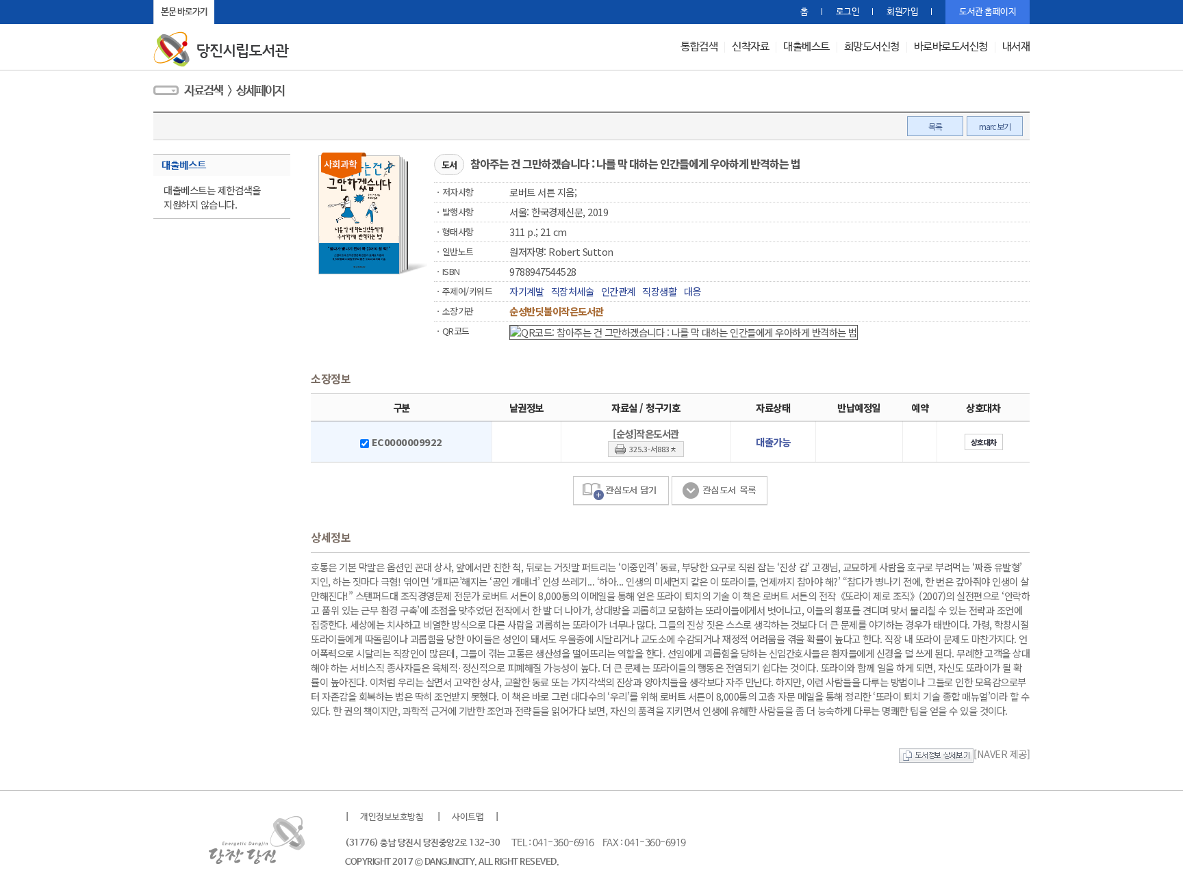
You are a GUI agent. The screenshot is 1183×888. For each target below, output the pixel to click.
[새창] (936, 753)
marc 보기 (994, 126)
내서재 (1016, 47)
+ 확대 (229, 12)
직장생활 (659, 291)
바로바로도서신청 (951, 47)
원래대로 (263, 12)
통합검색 (698, 47)
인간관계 (618, 291)
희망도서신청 (872, 47)
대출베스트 (806, 47)
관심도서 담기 (621, 491)
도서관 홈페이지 (987, 12)
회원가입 (902, 12)
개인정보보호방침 (391, 817)
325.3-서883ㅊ (652, 448)
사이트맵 (467, 817)
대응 (692, 291)
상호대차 (984, 441)
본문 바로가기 (184, 12)
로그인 (848, 12)
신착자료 (750, 47)
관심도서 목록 (719, 491)
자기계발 (526, 291)
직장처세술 (572, 291)
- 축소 (246, 12)
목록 (935, 126)
